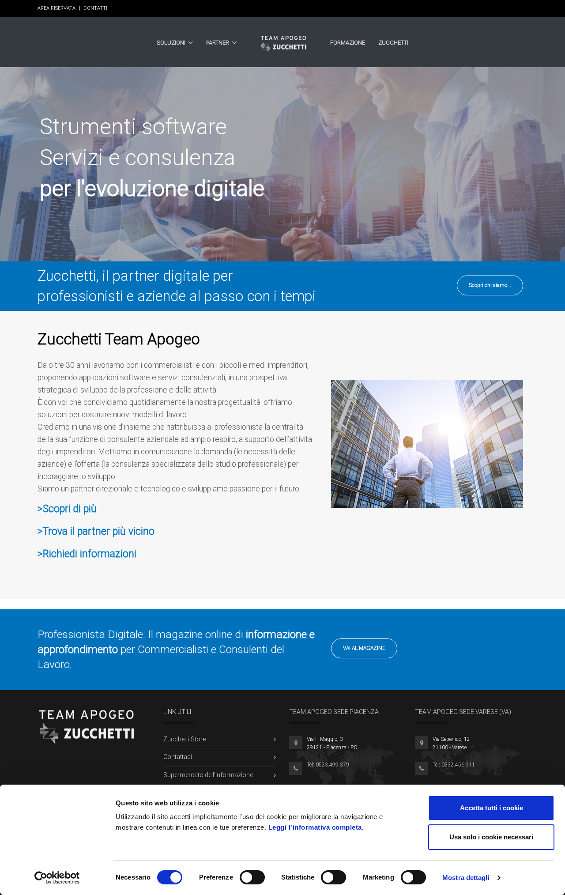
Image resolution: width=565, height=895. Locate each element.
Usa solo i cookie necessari (491, 837)
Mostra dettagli (466, 877)
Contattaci (177, 756)
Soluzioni (171, 42)
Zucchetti (393, 42)
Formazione (347, 42)
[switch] (252, 877)
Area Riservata (59, 8)
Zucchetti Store (184, 739)
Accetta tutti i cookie (491, 808)
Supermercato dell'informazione (208, 774)
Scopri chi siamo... (490, 285)
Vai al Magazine (364, 648)
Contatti (95, 8)
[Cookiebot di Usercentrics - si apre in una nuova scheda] (57, 877)
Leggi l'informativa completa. (316, 827)
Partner (217, 42)
